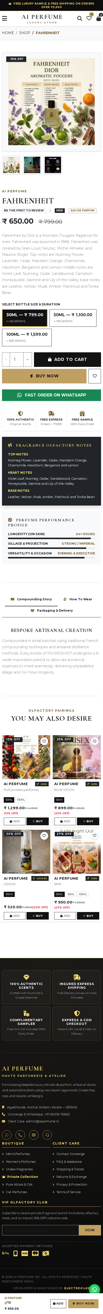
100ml (9, 894)
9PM (57, 884)
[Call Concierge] (20, 1135)
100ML (21, 799)
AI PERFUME (42, 18)
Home (8, 33)
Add (16, 821)
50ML (9, 799)
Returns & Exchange (71, 1177)
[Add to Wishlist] (44, 741)
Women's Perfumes (20, 1162)
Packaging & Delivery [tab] (54, 610)
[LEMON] (26, 852)
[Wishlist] (94, 376)
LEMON (10, 884)
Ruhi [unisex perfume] (21, 790)
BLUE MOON (64, 790)
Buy (39, 821)
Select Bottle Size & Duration (31, 304)
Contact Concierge (70, 1154)
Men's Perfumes (17, 1154)
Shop (24, 33)
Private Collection (22, 1177)
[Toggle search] (79, 19)
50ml (59, 799)
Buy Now (46, 376)
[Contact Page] (47, 1135)
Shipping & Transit (70, 1169)
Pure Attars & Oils (18, 1184)
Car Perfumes (16, 1192)
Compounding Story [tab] (34, 599)
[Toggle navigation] (4, 18)
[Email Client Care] (33, 1135)
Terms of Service (68, 1192)
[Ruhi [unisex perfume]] (26, 757)
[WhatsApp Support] (7, 1135)
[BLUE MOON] (77, 757)
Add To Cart (70, 359)
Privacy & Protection (71, 1184)
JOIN (90, 1230)
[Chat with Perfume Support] (94, 1289)
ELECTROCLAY (77, 1288)
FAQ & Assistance (69, 1162)
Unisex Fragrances (19, 1169)
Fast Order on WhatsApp (55, 395)
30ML (59, 894)
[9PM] (77, 852)
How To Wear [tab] (80, 599)
